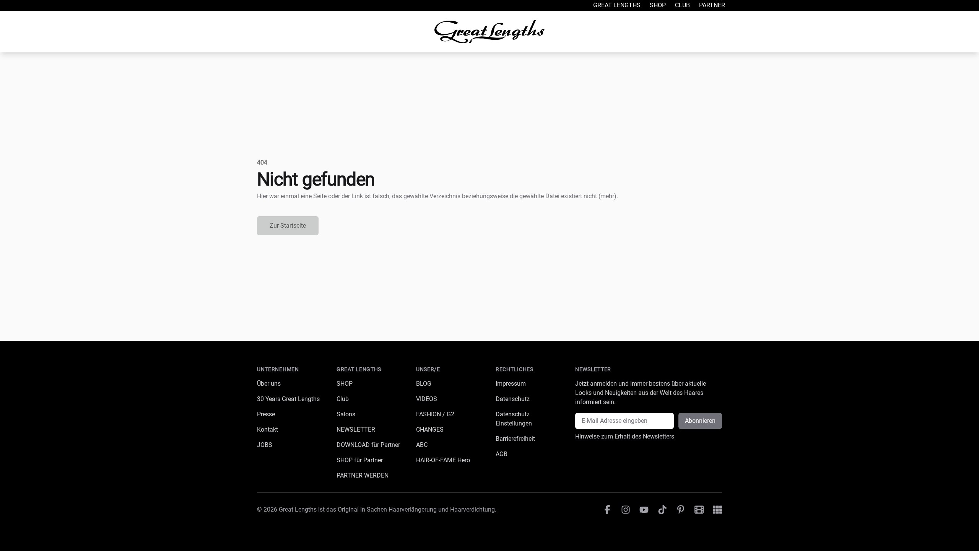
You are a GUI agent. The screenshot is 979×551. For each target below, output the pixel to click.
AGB (501, 454)
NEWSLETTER (356, 429)
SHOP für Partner (360, 460)
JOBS (264, 444)
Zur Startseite (288, 225)
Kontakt (267, 429)
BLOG (423, 383)
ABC (422, 444)
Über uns (269, 383)
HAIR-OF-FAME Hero (443, 460)
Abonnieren (700, 420)
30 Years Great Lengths (288, 399)
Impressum (511, 383)
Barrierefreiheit (515, 438)
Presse (266, 414)
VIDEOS (426, 399)
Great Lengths (617, 5)
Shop (658, 5)
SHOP (345, 383)
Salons (346, 414)
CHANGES (430, 429)
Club (682, 5)
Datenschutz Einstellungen (514, 419)
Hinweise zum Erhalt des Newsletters (624, 436)
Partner (712, 5)
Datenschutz (513, 399)
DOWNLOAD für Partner (368, 444)
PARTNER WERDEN (363, 475)
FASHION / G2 (435, 414)
